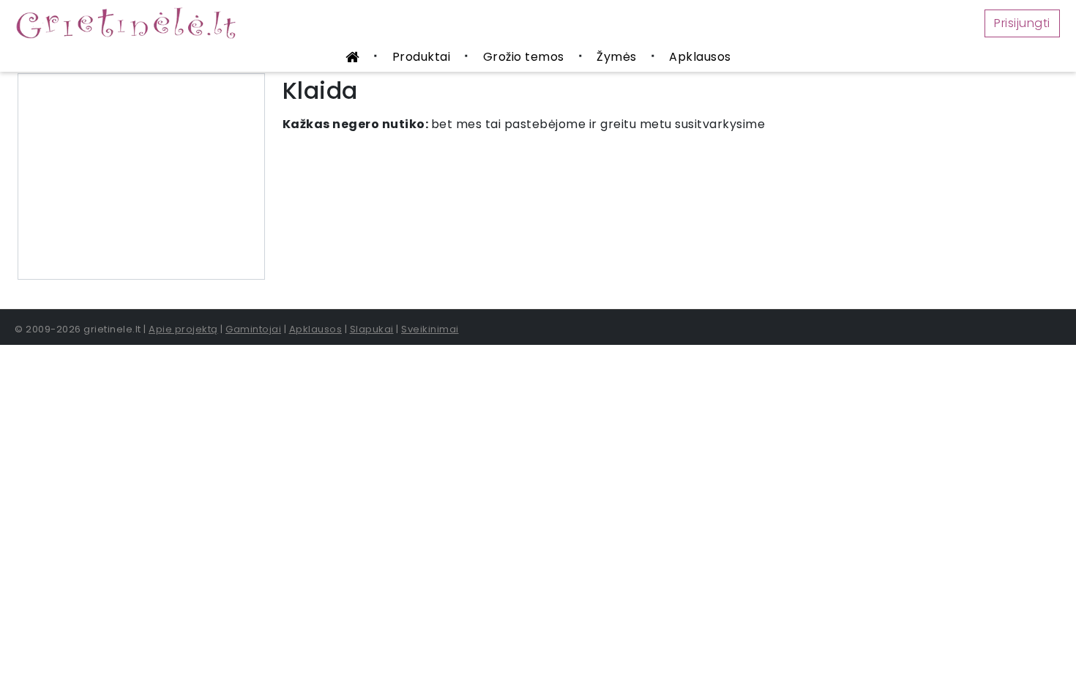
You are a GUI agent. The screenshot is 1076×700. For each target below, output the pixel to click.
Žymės (617, 56)
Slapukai (372, 329)
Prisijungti (1022, 23)
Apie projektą (183, 329)
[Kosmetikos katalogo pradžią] (352, 58)
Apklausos (700, 56)
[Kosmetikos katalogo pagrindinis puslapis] (131, 22)
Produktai (421, 56)
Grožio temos (523, 56)
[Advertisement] (141, 176)
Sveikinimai (430, 329)
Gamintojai (253, 329)
